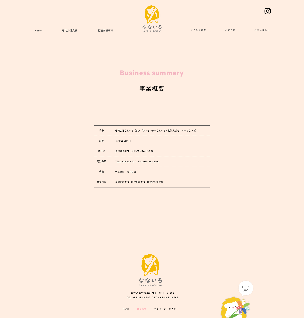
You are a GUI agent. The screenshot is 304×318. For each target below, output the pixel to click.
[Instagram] (268, 11)
